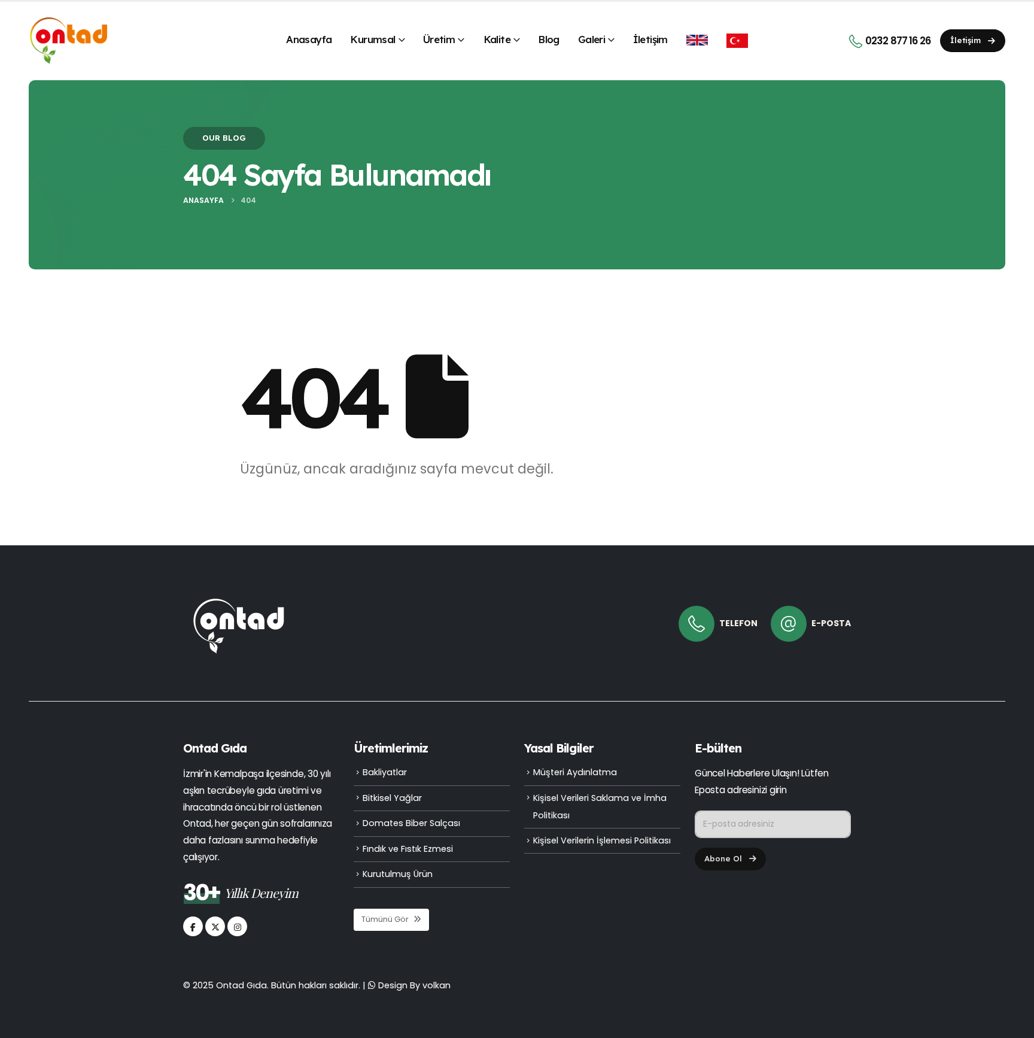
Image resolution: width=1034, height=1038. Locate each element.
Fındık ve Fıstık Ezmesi (408, 849)
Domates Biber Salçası (411, 823)
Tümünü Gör (385, 919)
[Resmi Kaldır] (238, 597)
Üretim (439, 39)
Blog (548, 39)
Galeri (591, 39)
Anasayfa (309, 39)
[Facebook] (193, 926)
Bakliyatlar (385, 772)
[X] (215, 926)
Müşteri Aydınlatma (575, 772)
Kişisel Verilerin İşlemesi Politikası (602, 840)
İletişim (650, 39)
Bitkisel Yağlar (392, 798)
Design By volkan (414, 985)
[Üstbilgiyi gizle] (68, 40)
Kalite (496, 39)
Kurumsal (372, 39)
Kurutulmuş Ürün (398, 874)
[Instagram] (237, 926)
